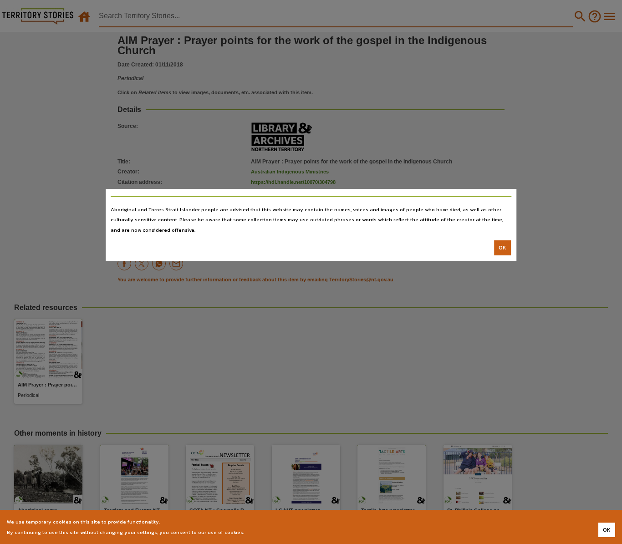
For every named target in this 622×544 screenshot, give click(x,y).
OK (502, 248)
